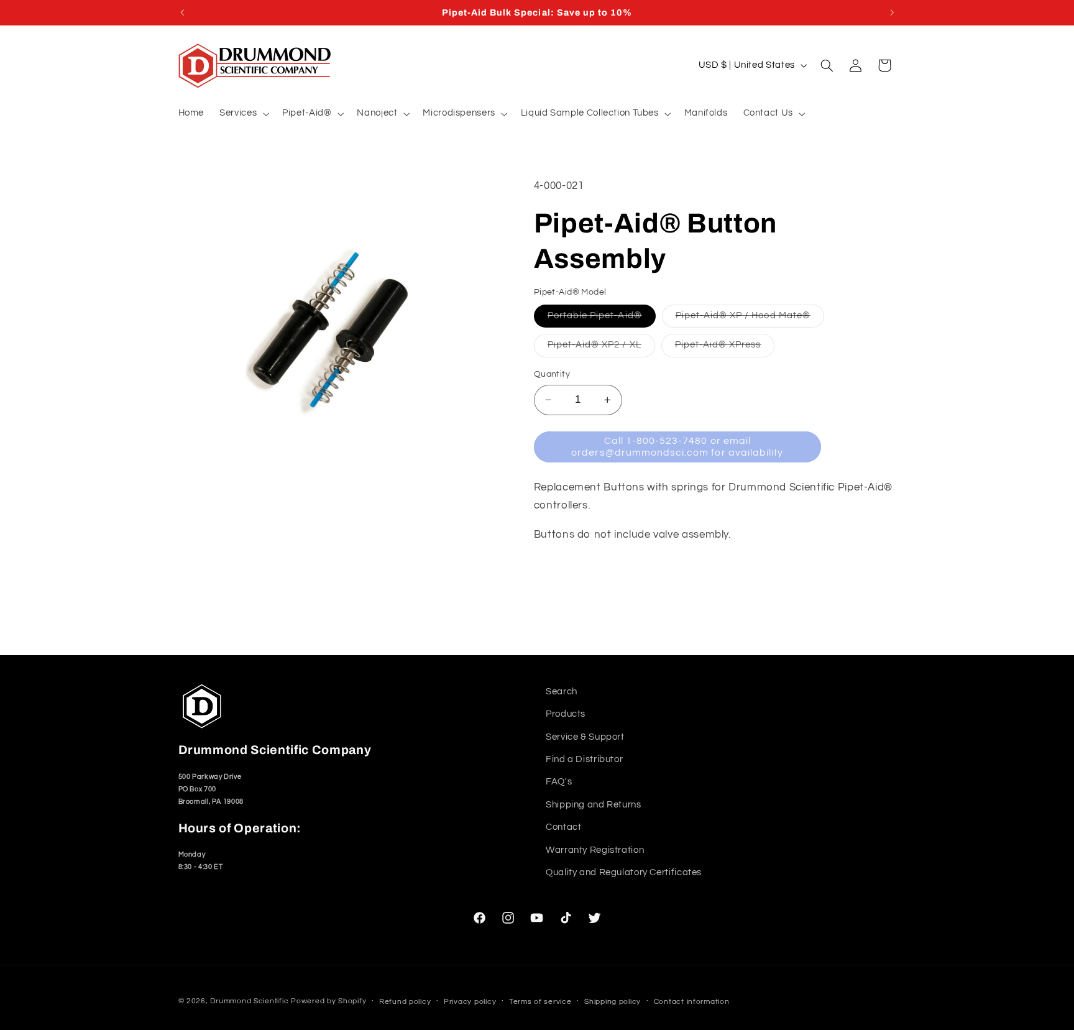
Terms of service (540, 1001)
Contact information (692, 1001)
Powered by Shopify (328, 1000)
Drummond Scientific (249, 1000)
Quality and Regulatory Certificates (624, 872)
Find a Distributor (584, 759)
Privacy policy (470, 1001)
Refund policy (405, 1001)
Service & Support (585, 736)
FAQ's (559, 781)
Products (565, 714)
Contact (563, 827)
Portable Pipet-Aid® (602, 319)
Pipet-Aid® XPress (725, 348)
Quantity (552, 374)
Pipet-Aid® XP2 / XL (601, 348)
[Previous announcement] (182, 12)
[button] (243, 113)
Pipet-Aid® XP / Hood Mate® (750, 319)
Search (561, 691)
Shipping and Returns (593, 804)
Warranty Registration (595, 849)
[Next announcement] (892, 12)
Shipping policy (612, 1001)
